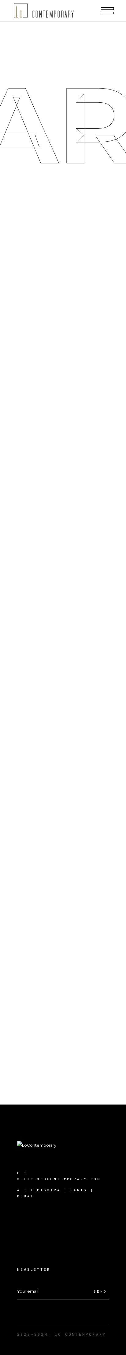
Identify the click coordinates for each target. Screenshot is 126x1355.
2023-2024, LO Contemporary (61, 1334)
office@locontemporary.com (59, 1179)
